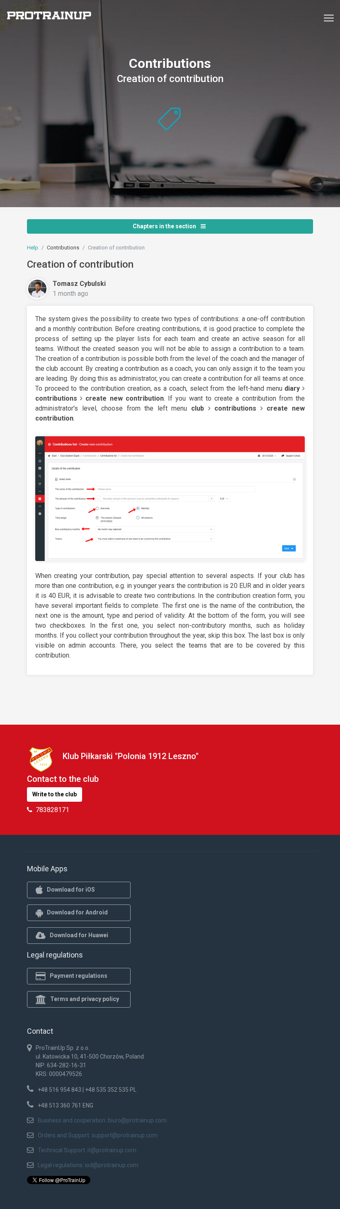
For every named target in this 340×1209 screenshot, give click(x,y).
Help (32, 247)
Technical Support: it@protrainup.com (87, 1150)
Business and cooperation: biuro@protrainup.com (102, 1120)
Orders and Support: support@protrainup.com (98, 1135)
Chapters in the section (165, 226)
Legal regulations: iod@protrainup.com (88, 1165)
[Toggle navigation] (329, 18)
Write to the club (54, 794)
